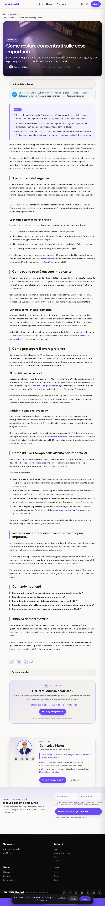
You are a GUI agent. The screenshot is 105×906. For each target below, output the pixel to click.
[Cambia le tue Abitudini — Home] (11, 4)
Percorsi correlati (20, 672)
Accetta (85, 899)
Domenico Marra (51, 746)
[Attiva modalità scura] (87, 4)
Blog (41, 4)
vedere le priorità (65, 510)
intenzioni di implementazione (60, 436)
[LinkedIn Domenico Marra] (27, 758)
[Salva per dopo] (19, 662)
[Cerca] (82, 4)
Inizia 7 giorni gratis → (52, 711)
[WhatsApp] (88, 892)
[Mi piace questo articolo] (12, 662)
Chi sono (50, 4)
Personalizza (42, 900)
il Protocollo (88, 570)
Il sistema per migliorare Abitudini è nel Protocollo (52, 705)
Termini (57, 876)
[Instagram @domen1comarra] (21, 758)
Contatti (6, 876)
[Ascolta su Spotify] (93, 892)
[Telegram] (82, 892)
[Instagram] (64, 892)
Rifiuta (73, 899)
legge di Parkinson (32, 462)
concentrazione (79, 520)
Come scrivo (8, 880)
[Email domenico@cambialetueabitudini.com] (33, 758)
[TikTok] (70, 892)
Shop (56, 857)
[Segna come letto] (25, 662)
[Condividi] (32, 662)
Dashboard (7, 853)
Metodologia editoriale (49, 772)
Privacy (57, 872)
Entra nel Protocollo (11, 849)
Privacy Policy (79, 803)
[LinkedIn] (76, 892)
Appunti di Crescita (62, 853)
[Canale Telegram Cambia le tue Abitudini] (16, 758)
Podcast (57, 861)
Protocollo (61, 4)
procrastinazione (47, 258)
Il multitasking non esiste (45, 385)
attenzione (36, 389)
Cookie (56, 880)
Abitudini (12, 40)
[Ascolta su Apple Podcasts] (99, 892)
